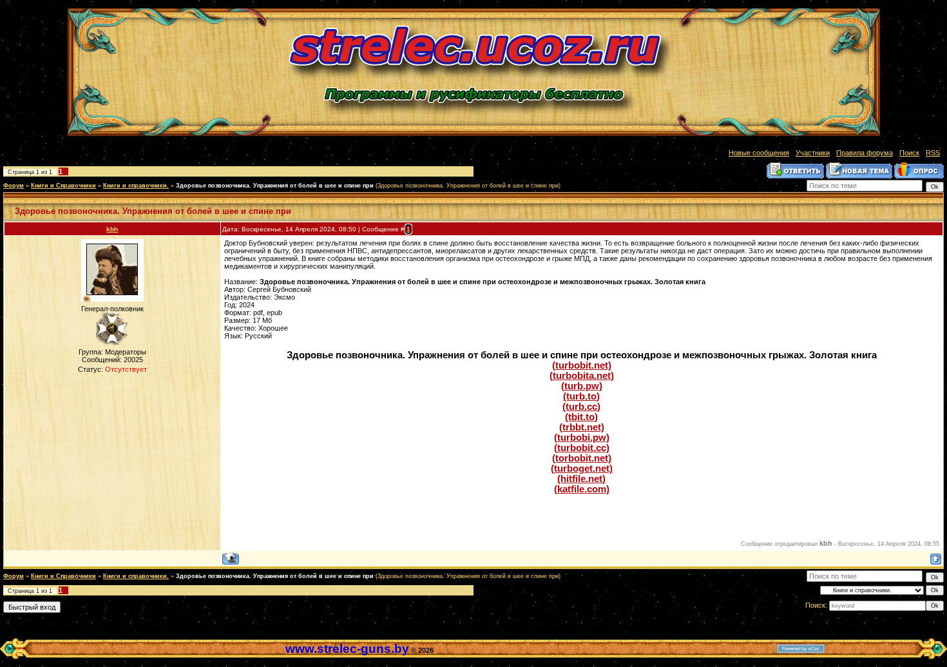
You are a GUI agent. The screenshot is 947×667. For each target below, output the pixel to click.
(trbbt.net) (581, 427)
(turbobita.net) (582, 376)
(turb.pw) (581, 386)
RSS (933, 153)
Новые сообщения (759, 153)
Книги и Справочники (63, 185)
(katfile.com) (581, 489)
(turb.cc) (581, 406)
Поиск (909, 153)
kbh (112, 229)
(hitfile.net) (581, 479)
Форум (13, 185)
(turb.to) (581, 396)
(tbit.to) (581, 417)
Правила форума (864, 153)
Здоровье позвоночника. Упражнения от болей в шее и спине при (275, 185)
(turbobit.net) (581, 365)
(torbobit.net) (581, 458)
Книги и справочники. (136, 185)
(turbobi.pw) (581, 437)
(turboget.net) (582, 468)
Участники (813, 153)
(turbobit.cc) (581, 448)
